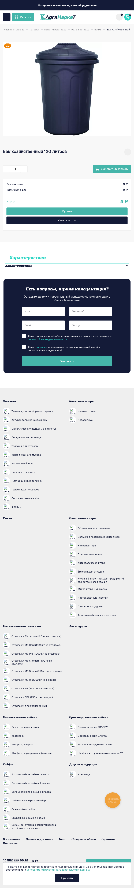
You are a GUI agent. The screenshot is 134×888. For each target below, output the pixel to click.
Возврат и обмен (83, 839)
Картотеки (18, 735)
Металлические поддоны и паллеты (34, 428)
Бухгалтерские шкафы (25, 727)
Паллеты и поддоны (90, 606)
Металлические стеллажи (22, 626)
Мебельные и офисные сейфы (29, 800)
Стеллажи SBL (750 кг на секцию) (32, 697)
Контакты (10, 843)
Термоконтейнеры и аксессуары (97, 615)
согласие (41, 347)
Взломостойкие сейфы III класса (31, 791)
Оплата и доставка (39, 839)
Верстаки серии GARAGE (92, 735)
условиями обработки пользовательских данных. (58, 869)
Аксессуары (78, 626)
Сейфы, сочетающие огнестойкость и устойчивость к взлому (34, 826)
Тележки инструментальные (95, 744)
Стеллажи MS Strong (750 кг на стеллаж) (37, 671)
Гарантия (108, 839)
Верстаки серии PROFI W (93, 727)
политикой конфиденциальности (47, 339)
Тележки (9, 401)
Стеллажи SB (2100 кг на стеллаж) (33, 688)
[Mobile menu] (6, 17)
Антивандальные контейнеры (29, 420)
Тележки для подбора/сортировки (32, 411)
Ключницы (84, 774)
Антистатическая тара (91, 563)
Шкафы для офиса (22, 744)
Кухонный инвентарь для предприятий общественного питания (101, 580)
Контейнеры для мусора (26, 454)
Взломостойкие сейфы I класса (30, 774)
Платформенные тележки (27, 480)
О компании (11, 839)
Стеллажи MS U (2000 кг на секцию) (34, 679)
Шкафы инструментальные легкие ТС (100, 753)
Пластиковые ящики (90, 554)
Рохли (7, 518)
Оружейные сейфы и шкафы (28, 818)
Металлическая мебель (20, 717)
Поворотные (85, 420)
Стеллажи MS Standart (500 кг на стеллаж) (32, 662)
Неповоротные (86, 411)
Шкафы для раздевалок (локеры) (31, 753)
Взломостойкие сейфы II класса (31, 783)
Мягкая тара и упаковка (92, 589)
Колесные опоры (81, 401)
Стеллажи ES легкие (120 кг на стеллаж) (36, 636)
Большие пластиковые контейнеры (99, 536)
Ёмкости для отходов (91, 571)
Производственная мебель (88, 717)
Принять (67, 878)
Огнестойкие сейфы (23, 809)
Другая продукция (83, 764)
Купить (67, 211)
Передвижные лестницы (27, 437)
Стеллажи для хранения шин (29, 706)
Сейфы (8, 764)
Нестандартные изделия (93, 597)
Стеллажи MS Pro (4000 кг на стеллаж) (35, 653)
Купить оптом (67, 220)
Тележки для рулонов (25, 446)
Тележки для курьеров (25, 489)
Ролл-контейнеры (22, 463)
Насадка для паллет (24, 472)
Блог (62, 839)
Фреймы (16, 507)
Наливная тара (87, 545)
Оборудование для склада (94, 528)
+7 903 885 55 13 (15, 859)
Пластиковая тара (82, 518)
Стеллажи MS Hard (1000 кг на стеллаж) (36, 645)
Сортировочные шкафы (25, 498)
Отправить (67, 361)
